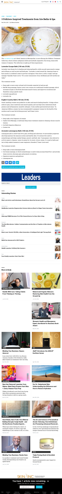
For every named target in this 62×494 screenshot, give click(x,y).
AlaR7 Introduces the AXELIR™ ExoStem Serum (43, 352)
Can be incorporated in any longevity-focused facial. (44, 461)
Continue (39, 487)
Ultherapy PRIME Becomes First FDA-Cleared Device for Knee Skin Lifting (23, 216)
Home (3, 16)
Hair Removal (5, 381)
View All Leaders (31, 187)
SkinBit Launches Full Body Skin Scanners (13, 248)
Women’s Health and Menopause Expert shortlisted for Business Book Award (46, 323)
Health (34, 318)
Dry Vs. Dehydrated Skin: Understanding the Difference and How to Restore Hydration (44, 386)
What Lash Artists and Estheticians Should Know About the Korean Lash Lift (23, 200)
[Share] (6, 162)
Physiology (5, 416)
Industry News (4, 206)
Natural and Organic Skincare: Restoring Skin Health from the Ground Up (43, 294)
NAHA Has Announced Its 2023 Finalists (13, 240)
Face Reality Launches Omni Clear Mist (13, 256)
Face (3, 254)
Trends (3, 198)
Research (4, 222)
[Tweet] (13, 162)
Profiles (4, 452)
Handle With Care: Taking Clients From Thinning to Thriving (13, 293)
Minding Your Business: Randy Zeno (15, 455)
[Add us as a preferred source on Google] (17, 162)
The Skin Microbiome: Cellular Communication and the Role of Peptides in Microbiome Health (26, 225)
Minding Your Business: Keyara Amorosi (13, 352)
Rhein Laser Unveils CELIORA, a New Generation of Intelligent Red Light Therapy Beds (26, 232)
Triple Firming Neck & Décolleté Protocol (44, 456)
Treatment (9, 16)
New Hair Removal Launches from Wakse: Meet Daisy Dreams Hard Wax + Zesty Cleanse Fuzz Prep (15, 386)
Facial (34, 452)
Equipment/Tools (7, 288)
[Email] (3, 162)
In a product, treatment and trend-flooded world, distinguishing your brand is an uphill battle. (15, 459)
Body (15, 16)
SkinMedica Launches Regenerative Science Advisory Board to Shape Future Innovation (27, 208)
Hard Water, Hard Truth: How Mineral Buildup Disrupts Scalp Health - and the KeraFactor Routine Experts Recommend (15, 422)
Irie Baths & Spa (9, 58)
